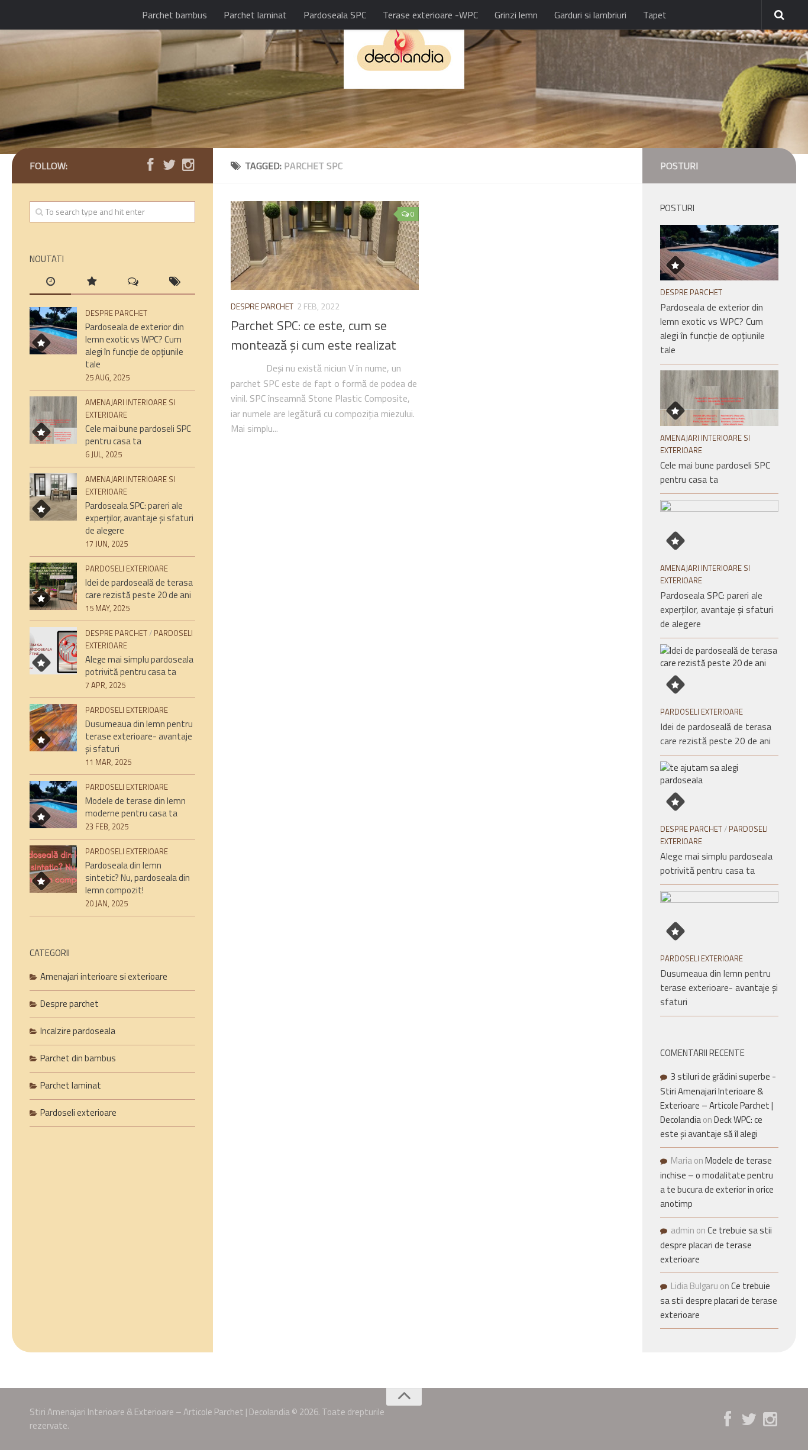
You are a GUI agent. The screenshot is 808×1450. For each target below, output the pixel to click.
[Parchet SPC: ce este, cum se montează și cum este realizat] (325, 245)
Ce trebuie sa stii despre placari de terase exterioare (716, 1244)
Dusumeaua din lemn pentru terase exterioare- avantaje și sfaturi (139, 736)
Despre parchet (262, 306)
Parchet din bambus (78, 1058)
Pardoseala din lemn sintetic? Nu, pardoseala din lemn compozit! (137, 877)
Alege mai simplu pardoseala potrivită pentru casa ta (139, 666)
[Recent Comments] (133, 282)
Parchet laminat (255, 15)
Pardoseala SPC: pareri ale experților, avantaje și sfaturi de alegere (139, 518)
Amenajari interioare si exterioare (103, 976)
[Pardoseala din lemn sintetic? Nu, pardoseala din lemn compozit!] (53, 869)
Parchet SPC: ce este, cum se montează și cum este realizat (313, 335)
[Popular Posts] (91, 282)
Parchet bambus (174, 15)
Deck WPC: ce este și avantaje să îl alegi (711, 1127)
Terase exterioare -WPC (430, 15)
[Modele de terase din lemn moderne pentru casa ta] (53, 804)
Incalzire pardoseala (77, 1031)
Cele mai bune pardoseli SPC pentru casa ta (138, 435)
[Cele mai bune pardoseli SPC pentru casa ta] (53, 420)
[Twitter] (169, 165)
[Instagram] (188, 165)
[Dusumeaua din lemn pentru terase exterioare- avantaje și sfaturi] (53, 727)
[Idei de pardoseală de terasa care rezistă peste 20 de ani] (53, 586)
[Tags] (174, 282)
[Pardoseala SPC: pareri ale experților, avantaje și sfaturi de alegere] (53, 497)
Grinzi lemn (516, 15)
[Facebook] (150, 165)
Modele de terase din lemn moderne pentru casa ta (135, 807)
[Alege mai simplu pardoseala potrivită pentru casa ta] (53, 650)
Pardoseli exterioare (126, 568)
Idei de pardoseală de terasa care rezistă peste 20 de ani (139, 589)
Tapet (655, 15)
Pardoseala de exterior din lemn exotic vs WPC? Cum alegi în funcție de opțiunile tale (134, 345)
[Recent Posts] (50, 282)
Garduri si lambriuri (590, 15)
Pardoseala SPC (334, 15)
